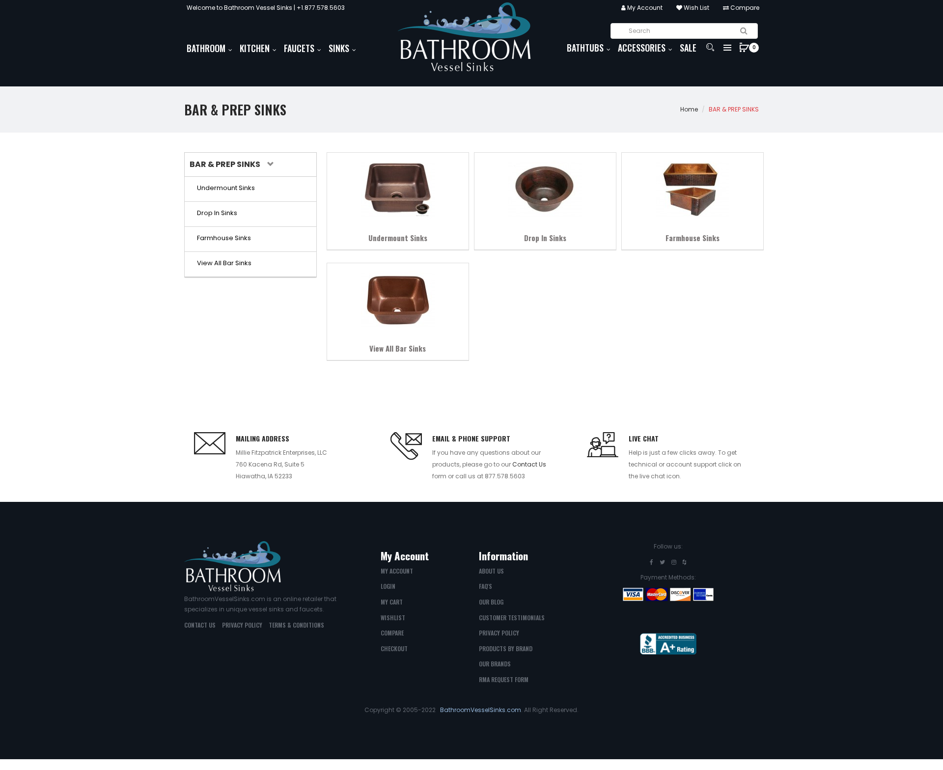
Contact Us (529, 464)
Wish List (695, 7)
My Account (644, 7)
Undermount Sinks (397, 237)
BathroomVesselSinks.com (480, 710)
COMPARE (392, 633)
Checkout (394, 648)
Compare (744, 7)
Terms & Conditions (296, 625)
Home (689, 109)
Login (388, 586)
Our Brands (495, 664)
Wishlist (393, 617)
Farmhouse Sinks (693, 237)
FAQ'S (485, 586)
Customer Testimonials (512, 617)
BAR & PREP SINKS (734, 109)
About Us (491, 571)
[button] (231, 164)
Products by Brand (505, 648)
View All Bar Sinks (397, 348)
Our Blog (491, 602)
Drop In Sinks (545, 237)
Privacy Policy (242, 625)
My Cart (392, 602)
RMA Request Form (503, 679)
